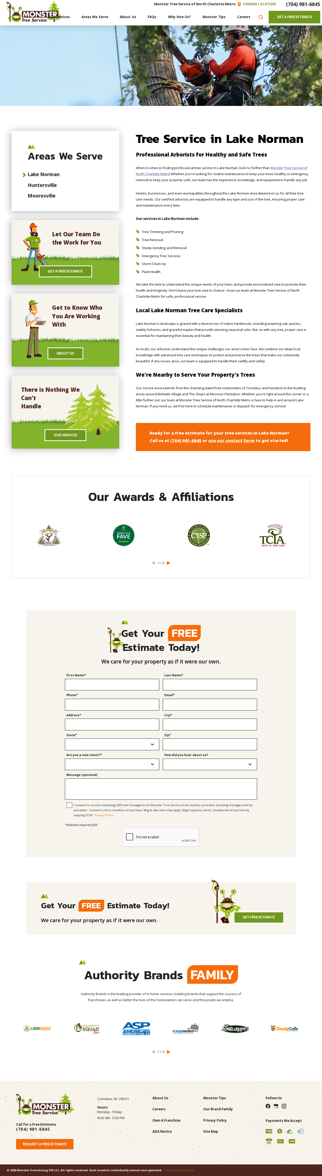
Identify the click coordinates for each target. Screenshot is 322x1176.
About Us (65, 353)
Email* (169, 695)
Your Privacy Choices (179, 1170)
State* (71, 735)
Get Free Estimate (259, 917)
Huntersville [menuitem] (42, 185)
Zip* (167, 735)
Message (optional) (81, 775)
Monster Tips (214, 1098)
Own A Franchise (166, 1120)
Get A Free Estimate (294, 17)
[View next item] (169, 563)
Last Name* (173, 675)
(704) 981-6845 (303, 4)
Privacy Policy (103, 815)
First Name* (76, 675)
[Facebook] (268, 1106)
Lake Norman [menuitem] (44, 174)
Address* (73, 715)
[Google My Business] (276, 1106)
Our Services (65, 435)
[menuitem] (59, 17)
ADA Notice (162, 1131)
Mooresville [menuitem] (42, 195)
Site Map (210, 1131)
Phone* (72, 695)
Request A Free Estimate (45, 1144)
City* (168, 715)
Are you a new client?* (84, 755)
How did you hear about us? (186, 755)
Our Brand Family (218, 1109)
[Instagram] (284, 1106)
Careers (159, 1109)
